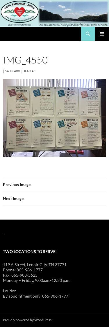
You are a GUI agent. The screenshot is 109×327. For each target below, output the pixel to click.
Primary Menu (102, 34)
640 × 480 (12, 71)
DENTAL (28, 71)
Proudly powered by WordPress (27, 320)
